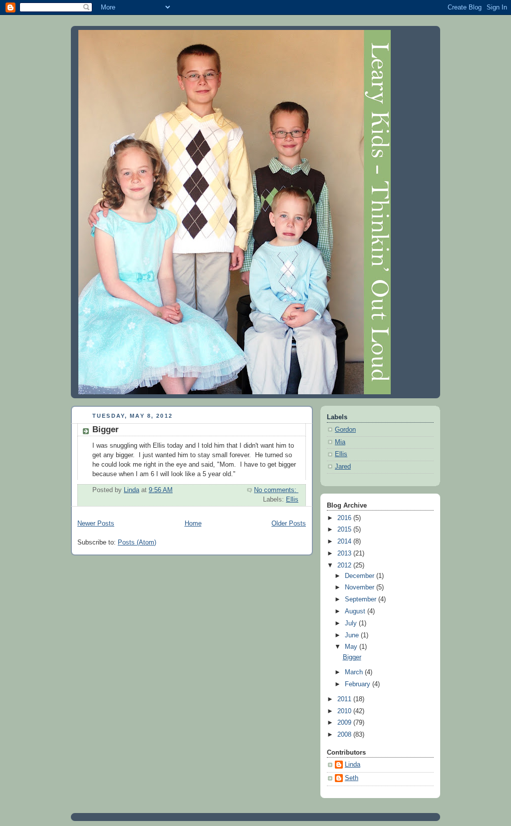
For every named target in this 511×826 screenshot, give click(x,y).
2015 (345, 529)
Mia (340, 442)
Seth (351, 778)
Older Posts (288, 523)
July (352, 623)
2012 (345, 565)
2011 (345, 699)
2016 (345, 518)
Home (193, 523)
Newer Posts (95, 523)
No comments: (276, 490)
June (353, 635)
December (360, 575)
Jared (343, 466)
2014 (345, 541)
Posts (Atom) (137, 542)
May (352, 646)
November (360, 587)
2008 (345, 734)
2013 (345, 553)
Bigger (105, 429)
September (361, 599)
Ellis (292, 499)
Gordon (345, 429)
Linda (352, 764)
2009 (345, 722)
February (358, 684)
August (356, 611)
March (355, 672)
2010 (345, 711)
